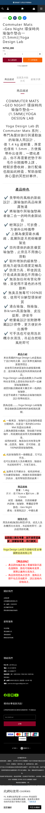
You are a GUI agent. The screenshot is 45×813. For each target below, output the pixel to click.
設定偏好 (8, 807)
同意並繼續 (35, 807)
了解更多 (32, 801)
